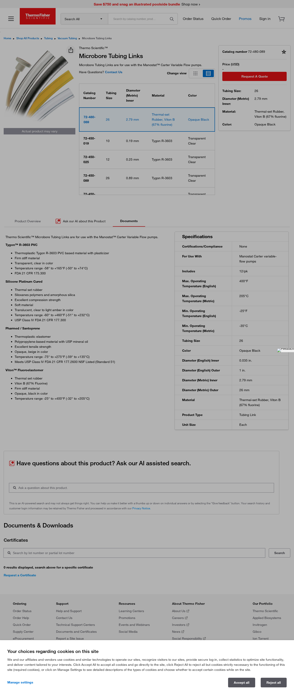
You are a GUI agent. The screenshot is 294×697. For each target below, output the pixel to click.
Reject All (273, 682)
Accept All (241, 682)
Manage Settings (20, 682)
